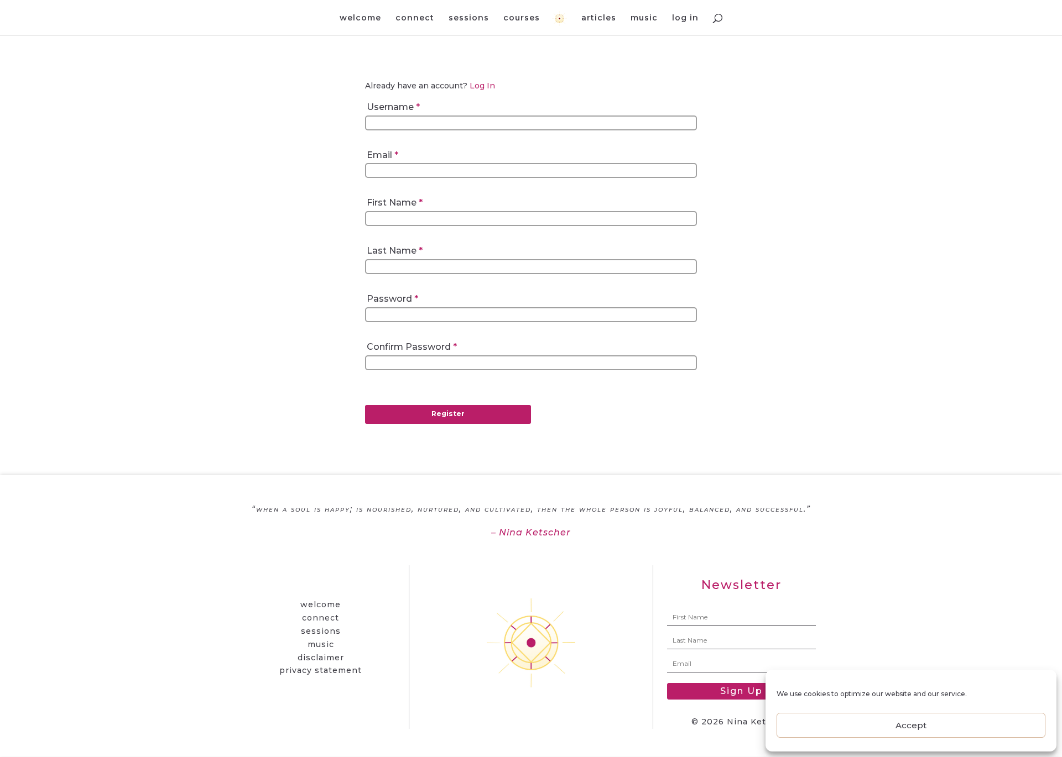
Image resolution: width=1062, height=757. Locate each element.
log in (685, 18)
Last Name (395, 250)
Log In (482, 86)
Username (393, 107)
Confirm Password (412, 346)
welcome (360, 18)
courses (521, 18)
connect (414, 18)
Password (392, 298)
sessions (469, 18)
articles (598, 18)
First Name (395, 202)
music (644, 18)
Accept (911, 725)
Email (382, 155)
